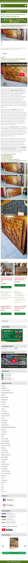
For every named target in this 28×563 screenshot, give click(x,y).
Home (3, 10)
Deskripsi (4, 53)
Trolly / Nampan (5, 438)
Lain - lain (4, 491)
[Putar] (3, 366)
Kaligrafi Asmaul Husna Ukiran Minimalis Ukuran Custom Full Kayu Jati (13, 48)
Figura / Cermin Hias (6, 445)
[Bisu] (22, 366)
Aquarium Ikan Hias (6, 415)
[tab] (4, 53)
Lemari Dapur (4, 450)
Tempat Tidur (4, 480)
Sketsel (3, 395)
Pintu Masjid (4, 411)
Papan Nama (4, 388)
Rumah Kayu (4, 422)
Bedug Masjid (4, 399)
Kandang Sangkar (5, 441)
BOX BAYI (3, 434)
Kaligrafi (7, 48)
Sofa (3, 487)
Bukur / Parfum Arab (6, 473)
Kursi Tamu (4, 402)
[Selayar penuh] (25, 366)
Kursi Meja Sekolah (6, 390)
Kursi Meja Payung (5, 413)
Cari (16, 348)
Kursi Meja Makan (5, 406)
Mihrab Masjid (4, 459)
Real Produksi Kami (6, 471)
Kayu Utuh (4, 429)
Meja (3, 489)
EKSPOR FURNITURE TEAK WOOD (8, 427)
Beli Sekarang (6, 287)
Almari (3, 477)
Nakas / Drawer (5, 452)
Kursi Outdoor (5, 420)
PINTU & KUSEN (5, 457)
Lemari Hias (4, 431)
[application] (14, 361)
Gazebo (3, 385)
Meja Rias (4, 448)
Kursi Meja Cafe (5, 425)
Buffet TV (4, 482)
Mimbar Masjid (5, 397)
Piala (3, 436)
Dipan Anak (4, 475)
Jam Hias (3, 404)
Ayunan (3, 408)
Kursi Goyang (4, 468)
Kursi (3, 484)
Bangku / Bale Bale (6, 443)
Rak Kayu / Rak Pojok (6, 454)
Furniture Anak (5, 466)
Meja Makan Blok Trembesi (7, 392)
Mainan (3, 418)
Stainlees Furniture (6, 464)
